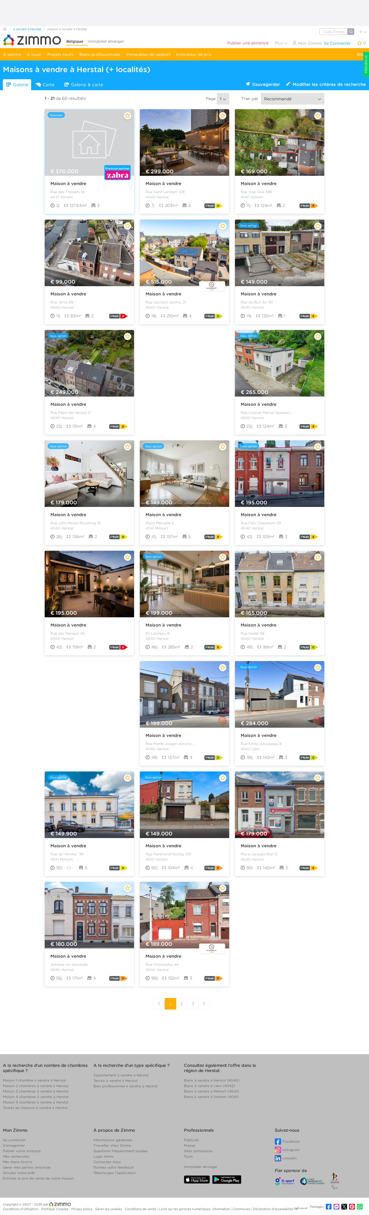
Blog (361, 54)
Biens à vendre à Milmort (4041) (211, 1091)
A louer (34, 54)
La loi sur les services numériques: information (195, 1209)
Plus (279, 43)
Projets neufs (60, 54)
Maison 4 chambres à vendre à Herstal (36, 1097)
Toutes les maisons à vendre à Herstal (35, 1107)
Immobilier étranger (106, 41)
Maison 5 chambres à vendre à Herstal (35, 1102)
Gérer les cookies (109, 1209)
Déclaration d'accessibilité (273, 1209)
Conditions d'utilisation (21, 1209)
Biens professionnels (100, 54)
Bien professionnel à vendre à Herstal (125, 1086)
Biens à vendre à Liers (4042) (209, 1086)
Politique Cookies (55, 1209)
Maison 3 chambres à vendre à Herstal (35, 1091)
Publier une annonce (247, 43)
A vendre (12, 54)
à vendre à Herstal (27, 29)
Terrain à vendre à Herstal (115, 1080)
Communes (242, 1209)
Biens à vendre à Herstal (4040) (212, 1080)
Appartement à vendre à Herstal (121, 1075)
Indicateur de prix (194, 54)
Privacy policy (82, 1209)
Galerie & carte (87, 84)
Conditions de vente (141, 1209)
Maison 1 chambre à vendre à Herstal (34, 1080)
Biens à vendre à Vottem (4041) (211, 1097)
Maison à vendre (68, 183)
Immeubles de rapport (148, 54)
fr (361, 32)
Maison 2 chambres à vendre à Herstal (35, 1086)
